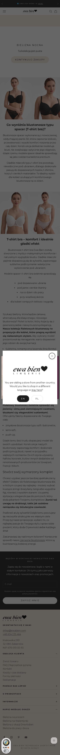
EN (23, 398)
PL (37, 398)
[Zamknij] (52, 356)
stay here (37, 390)
